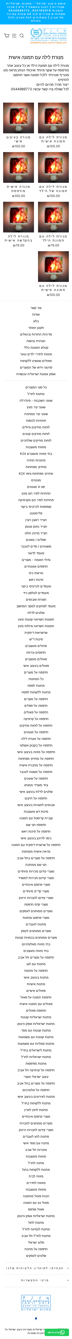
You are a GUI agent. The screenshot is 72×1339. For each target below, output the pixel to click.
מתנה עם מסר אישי (36, 1143)
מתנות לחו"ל (36, 394)
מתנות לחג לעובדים (36, 1136)
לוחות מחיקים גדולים (36, 427)
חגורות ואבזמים (36, 599)
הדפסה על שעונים (36, 778)
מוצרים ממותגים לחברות (36, 1123)
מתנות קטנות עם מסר (36, 1030)
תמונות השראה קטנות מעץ (36, 619)
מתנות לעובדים (36, 924)
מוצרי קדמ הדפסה (36, 904)
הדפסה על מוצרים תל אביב (36, 957)
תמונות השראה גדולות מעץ (36, 626)
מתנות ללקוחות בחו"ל (36, 1103)
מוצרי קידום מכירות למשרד (36, 878)
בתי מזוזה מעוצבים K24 (36, 454)
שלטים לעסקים (36, 1256)
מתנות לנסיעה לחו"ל (36, 1229)
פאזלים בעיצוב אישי (36, 666)
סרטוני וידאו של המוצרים (36, 367)
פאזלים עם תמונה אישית (36, 1004)
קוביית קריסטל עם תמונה (36, 818)
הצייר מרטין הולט (36, 533)
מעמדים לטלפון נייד (36, 593)
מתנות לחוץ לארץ (36, 1110)
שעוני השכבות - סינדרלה (36, 400)
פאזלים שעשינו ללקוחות (36, 361)
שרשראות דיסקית (36, 632)
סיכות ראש (36, 580)
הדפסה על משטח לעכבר (36, 772)
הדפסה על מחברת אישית (36, 765)
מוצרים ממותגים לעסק (36, 931)
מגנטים (36, 480)
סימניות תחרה (36, 460)
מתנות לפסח (36, 685)
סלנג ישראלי (36, 1242)
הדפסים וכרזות (36, 652)
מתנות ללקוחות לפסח (36, 692)
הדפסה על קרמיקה (36, 719)
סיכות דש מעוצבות (36, 811)
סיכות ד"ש (36, 639)
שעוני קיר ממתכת (36, 414)
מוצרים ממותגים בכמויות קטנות (36, 937)
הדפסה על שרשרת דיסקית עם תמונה (36, 845)
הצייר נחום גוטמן (36, 526)
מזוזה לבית (36, 1176)
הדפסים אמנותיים (36, 566)
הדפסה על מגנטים (36, 732)
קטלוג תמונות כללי (36, 347)
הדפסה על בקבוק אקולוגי (36, 745)
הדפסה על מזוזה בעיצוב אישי (36, 752)
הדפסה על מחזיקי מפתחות (36, 758)
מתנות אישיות (36, 984)
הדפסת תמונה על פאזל (36, 997)
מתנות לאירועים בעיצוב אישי (36, 1096)
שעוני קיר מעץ (36, 407)
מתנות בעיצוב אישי (36, 977)
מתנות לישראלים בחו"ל (36, 1050)
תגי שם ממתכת (36, 865)
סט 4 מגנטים (36, 487)
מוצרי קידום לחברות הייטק (36, 898)
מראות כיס (36, 573)
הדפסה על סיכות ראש (36, 831)
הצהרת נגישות (36, 341)
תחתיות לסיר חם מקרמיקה (36, 500)
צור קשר (36, 308)
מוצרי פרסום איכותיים (36, 884)
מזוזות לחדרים (36, 1183)
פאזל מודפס (36, 1209)
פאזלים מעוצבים (36, 659)
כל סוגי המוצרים (36, 387)
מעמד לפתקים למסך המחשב (36, 606)
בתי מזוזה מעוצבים (36, 951)
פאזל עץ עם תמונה (36, 1203)
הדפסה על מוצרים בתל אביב (36, 858)
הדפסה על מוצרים (36, 672)
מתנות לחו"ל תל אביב (36, 1236)
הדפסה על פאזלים (36, 712)
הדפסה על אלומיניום (36, 1090)
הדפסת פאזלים (36, 1010)
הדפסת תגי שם (36, 825)
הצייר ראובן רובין (36, 520)
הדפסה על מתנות (36, 970)
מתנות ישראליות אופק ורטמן (36, 1024)
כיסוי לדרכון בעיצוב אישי (36, 838)
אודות (36, 314)
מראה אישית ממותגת (36, 851)
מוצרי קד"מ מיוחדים (36, 891)
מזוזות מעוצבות (36, 447)
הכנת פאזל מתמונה (36, 1196)
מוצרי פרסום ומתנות (36, 918)
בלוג (36, 321)
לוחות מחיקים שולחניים (36, 440)
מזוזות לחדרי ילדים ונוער (36, 354)
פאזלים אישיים (36, 991)
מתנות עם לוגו (36, 964)
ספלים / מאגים (36, 540)
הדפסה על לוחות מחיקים (36, 725)
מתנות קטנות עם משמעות (36, 1037)
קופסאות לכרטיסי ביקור (36, 506)
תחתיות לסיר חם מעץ (36, 493)
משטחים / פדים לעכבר (36, 546)
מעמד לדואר (36, 553)
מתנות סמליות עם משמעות (36, 1043)
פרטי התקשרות (35, 1280)
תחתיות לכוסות (36, 420)
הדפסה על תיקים (36, 798)
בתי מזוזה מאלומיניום (36, 944)
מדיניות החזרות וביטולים (36, 334)
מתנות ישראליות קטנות (36, 1017)
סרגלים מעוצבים (36, 646)
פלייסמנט (36, 513)
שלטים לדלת (36, 613)
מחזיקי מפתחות (36, 467)
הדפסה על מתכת (36, 1249)
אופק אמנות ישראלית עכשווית (36, 374)
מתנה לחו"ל (36, 1163)
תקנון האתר (36, 328)
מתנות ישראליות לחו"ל (36, 1057)
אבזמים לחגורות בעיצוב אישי (36, 805)
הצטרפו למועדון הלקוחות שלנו (35, 1268)
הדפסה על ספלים (36, 705)
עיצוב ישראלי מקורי (36, 1077)
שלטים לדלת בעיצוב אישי (36, 792)
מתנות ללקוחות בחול (36, 1169)
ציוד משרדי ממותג (36, 785)
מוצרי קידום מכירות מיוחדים (36, 871)
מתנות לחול (36, 1222)
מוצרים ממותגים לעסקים (36, 911)
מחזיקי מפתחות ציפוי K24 (36, 473)
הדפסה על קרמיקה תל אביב (36, 1070)
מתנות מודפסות (36, 1063)
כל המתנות (36, 679)
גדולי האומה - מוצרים (36, 560)
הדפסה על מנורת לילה (36, 739)
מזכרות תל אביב (36, 1150)
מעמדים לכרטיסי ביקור (36, 586)
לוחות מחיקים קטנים (36, 434)
